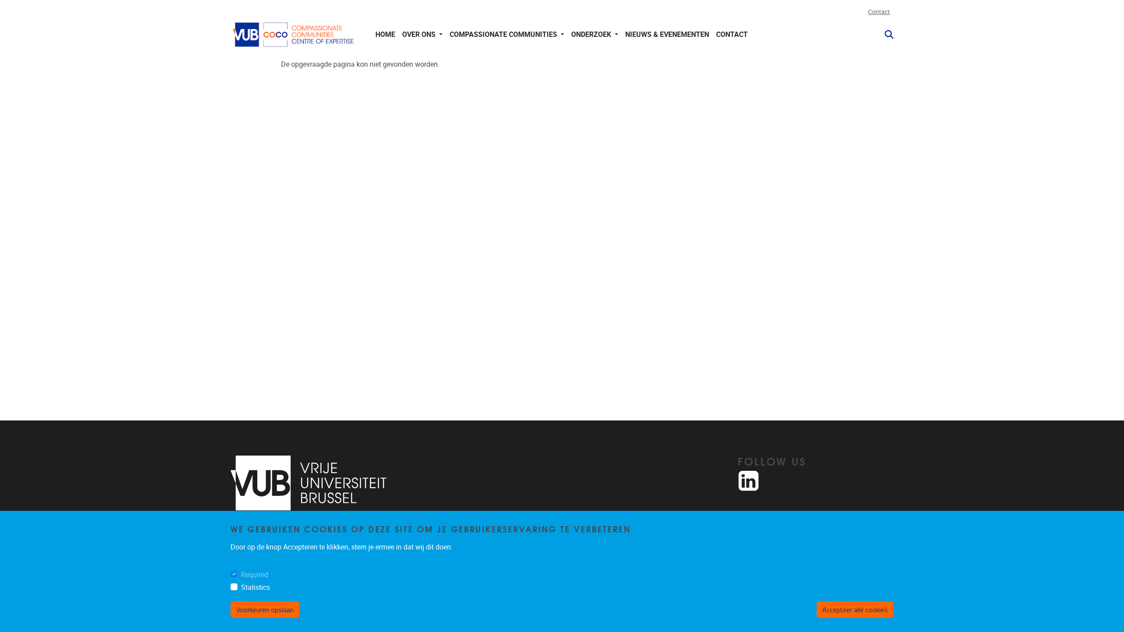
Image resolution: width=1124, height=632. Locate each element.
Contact (879, 12)
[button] (885, 34)
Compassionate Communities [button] (504, 34)
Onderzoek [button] (592, 34)
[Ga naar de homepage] (294, 34)
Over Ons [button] (419, 34)
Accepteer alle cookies (855, 609)
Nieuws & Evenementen (667, 34)
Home (385, 34)
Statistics (255, 587)
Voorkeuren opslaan (265, 609)
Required (254, 575)
